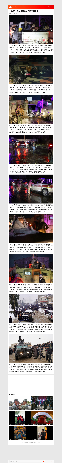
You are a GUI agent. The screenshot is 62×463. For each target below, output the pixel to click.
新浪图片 (16, 7)
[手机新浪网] (10, 7)
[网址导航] (52, 7)
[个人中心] (49, 7)
